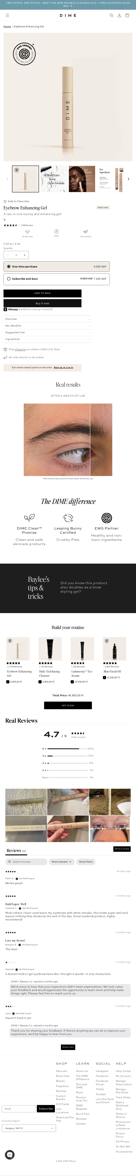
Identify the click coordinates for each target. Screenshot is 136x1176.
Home (7, 26)
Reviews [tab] (16, 850)
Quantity (8, 248)
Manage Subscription (124, 1083)
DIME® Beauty (69, 1161)
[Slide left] (7, 179)
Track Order (123, 1097)
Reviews (81, 1119)
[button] (7, 15)
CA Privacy (123, 1141)
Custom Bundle (61, 1098)
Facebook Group (102, 1083)
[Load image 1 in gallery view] (25, 179)
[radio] (57, 266)
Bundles (61, 1091)
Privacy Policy (120, 1135)
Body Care (62, 1076)
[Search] (111, 15)
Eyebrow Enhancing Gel (29, 26)
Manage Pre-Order (122, 1091)
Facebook (102, 1076)
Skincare (61, 1071)
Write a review (122, 849)
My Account (123, 1076)
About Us (82, 1071)
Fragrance (62, 1086)
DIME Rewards (81, 1107)
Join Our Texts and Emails (105, 1101)
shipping (20, 349)
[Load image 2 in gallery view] (54, 179)
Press (79, 1092)
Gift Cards (62, 1104)
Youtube (101, 1094)
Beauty (60, 1081)
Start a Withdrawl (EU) (122, 1105)
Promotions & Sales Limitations (123, 1125)
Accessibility (124, 1152)
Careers (81, 1124)
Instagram (102, 1071)
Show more (68, 1047)
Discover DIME (81, 1086)
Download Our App (65, 1119)
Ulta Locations (62, 1111)
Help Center (123, 1071)
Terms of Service (121, 1115)
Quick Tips (83, 1114)
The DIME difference (68, 501)
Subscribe (46, 1109)
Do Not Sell (123, 1146)
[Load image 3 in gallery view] (82, 179)
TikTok (100, 1089)
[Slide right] (128, 179)
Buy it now (42, 303)
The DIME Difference (82, 1078)
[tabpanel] (68, 956)
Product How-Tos (81, 1099)
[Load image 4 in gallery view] (110, 179)
